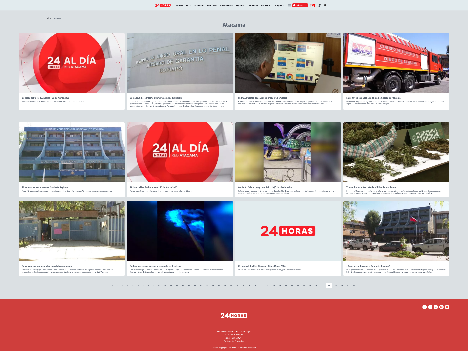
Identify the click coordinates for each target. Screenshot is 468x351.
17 (201, 285)
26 (255, 285)
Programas (280, 5)
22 (231, 285)
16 (195, 285)
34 (304, 285)
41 (348, 285)
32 (292, 285)
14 (183, 285)
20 (219, 285)
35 (310, 285)
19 (213, 285)
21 (225, 285)
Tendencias (253, 5)
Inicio (49, 18)
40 (342, 285)
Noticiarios (266, 5)
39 (335, 285)
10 (159, 285)
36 (316, 285)
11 (165, 285)
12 (171, 285)
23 (237, 285)
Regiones (240, 5)
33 (298, 285)
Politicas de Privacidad (234, 341)
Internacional (226, 5)
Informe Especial (183, 5)
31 (286, 285)
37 (322, 285)
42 (354, 285)
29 (274, 285)
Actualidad (212, 5)
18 (207, 285)
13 (177, 285)
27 (261, 285)
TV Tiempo (199, 5)
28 (267, 285)
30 (280, 285)
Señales (299, 5)
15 (189, 285)
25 (249, 285)
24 (243, 285)
